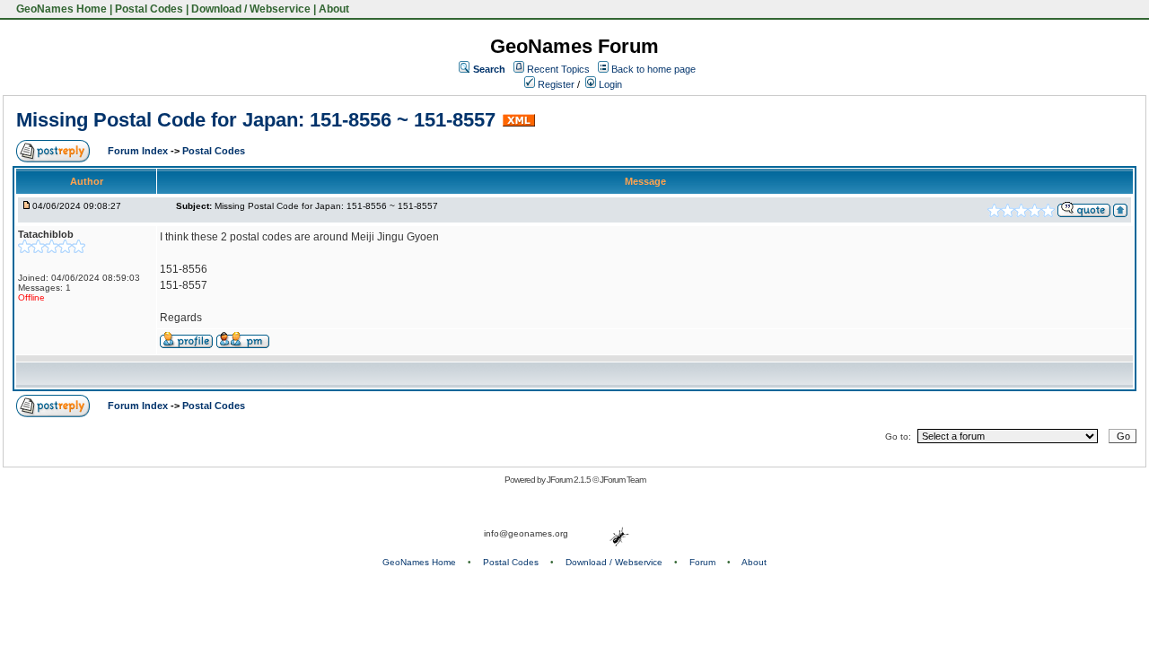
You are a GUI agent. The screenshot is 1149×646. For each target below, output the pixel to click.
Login (609, 84)
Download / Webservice (251, 9)
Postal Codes (149, 9)
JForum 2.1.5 (569, 479)
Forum (702, 562)
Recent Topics (558, 69)
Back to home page (653, 69)
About (334, 9)
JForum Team (622, 479)
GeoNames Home (60, 9)
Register (554, 84)
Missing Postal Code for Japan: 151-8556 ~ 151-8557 (256, 120)
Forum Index (139, 150)
